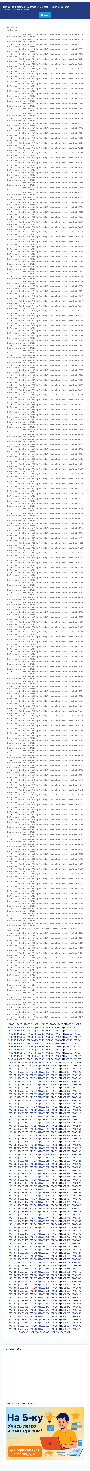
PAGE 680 (23, 1326)
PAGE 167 (76, 1091)
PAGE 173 (65, 1094)
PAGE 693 (23, 1332)
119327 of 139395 (13, 657)
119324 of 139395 (13, 642)
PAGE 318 (44, 1161)
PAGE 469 (13, 1230)
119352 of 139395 (13, 780)
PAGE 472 (44, 1230)
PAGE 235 (55, 1122)
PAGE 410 (55, 1202)
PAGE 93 (40, 1059)
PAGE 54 (49, 1043)
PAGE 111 (76, 1065)
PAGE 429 (34, 1211)
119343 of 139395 (13, 736)
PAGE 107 (34, 1065)
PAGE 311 (44, 1157)
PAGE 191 (34, 1103)
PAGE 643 (76, 1307)
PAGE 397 (65, 1195)
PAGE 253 (23, 1132)
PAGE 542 (44, 1262)
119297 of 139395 (13, 508)
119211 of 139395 (13, 84)
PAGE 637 (13, 1307)
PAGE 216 (76, 1113)
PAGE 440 (76, 1214)
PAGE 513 (34, 1249)
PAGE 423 (44, 1208)
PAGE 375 (55, 1186)
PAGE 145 (65, 1081)
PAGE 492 (34, 1240)
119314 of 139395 (13, 592)
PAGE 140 (13, 1081)
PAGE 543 (55, 1262)
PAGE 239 (23, 1126)
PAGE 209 (76, 1110)
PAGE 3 (28, 1024)
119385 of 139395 (13, 943)
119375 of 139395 (13, 894)
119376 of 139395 (13, 899)
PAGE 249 (55, 1129)
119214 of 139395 (13, 98)
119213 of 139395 (13, 94)
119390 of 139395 (13, 968)
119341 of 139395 (13, 726)
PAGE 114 (34, 1068)
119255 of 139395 (13, 301)
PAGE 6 (53, 1024)
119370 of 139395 (13, 869)
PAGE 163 (34, 1091)
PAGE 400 (23, 1199)
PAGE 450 (34, 1221)
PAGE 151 (55, 1084)
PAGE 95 (59, 1059)
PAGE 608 (76, 1291)
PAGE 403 (55, 1199)
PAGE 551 (65, 1265)
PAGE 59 (21, 1046)
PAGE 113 (23, 1068)
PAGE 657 (76, 1313)
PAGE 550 (55, 1265)
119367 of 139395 (13, 854)
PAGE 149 (34, 1084)
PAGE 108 (44, 1065)
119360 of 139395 (13, 820)
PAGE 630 (13, 1303)
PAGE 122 (44, 1072)
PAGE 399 (13, 1199)
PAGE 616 (13, 1297)
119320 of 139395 (13, 622)
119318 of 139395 (13, 612)
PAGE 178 (44, 1097)
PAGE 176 (23, 1097)
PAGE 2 (20, 1024)
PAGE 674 (34, 1322)
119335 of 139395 (13, 696)
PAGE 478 (34, 1234)
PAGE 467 (65, 1227)
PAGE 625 (34, 1300)
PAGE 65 (77, 1046)
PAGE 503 (76, 1243)
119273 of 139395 (13, 390)
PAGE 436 (34, 1214)
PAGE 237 (76, 1122)
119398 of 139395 (13, 1007)
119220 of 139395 (13, 128)
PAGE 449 (23, 1221)
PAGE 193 (55, 1103)
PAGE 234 (44, 1122)
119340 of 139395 (13, 721)
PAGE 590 (34, 1284)
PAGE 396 (55, 1195)
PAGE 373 (34, 1186)
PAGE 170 (34, 1094)
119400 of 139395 (13, 1017)
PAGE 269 (44, 1138)
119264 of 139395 (13, 345)
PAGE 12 (31, 1027)
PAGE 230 (76, 1119)
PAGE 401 (34, 1199)
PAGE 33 (77, 1034)
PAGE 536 (55, 1259)
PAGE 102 (54, 1062)
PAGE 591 (44, 1284)
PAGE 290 (44, 1148)
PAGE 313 (65, 1157)
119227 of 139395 (13, 163)
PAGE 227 (44, 1119)
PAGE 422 (34, 1208)
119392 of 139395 (13, 978)
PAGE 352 (34, 1176)
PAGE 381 (44, 1189)
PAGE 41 (77, 1037)
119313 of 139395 (13, 587)
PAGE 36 (31, 1037)
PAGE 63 (59, 1046)
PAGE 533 (23, 1259)
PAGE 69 (40, 1049)
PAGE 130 (55, 1075)
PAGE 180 (65, 1097)
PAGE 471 (34, 1230)
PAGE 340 (55, 1170)
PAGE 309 (23, 1157)
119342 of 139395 (13, 731)
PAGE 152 (65, 1084)
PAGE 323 (23, 1164)
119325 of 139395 (13, 647)
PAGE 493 (44, 1240)
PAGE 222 (65, 1116)
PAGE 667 (34, 1319)
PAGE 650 (76, 1310)
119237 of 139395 (13, 212)
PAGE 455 (13, 1224)
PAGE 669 (55, 1319)
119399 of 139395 (13, 1012)
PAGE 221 (55, 1116)
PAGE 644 (13, 1310)
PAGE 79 (59, 1053)
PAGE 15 (59, 1027)
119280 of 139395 (13, 424)
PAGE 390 (65, 1192)
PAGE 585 (55, 1281)
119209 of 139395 (13, 74)
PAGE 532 (13, 1259)
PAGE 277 (55, 1141)
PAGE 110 (65, 1065)
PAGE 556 (44, 1268)
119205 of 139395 (13, 54)
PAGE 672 (13, 1322)
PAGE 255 (44, 1132)
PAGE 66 (12, 1049)
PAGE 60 (31, 1046)
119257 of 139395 (13, 311)
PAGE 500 (44, 1243)
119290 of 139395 (13, 474)
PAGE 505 (23, 1246)
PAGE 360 (44, 1180)
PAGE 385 (13, 1192)
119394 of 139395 (13, 987)
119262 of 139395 (13, 336)
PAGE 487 (55, 1237)
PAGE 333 (55, 1167)
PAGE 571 (55, 1275)
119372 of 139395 (13, 879)
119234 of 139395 (13, 197)
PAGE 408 (34, 1202)
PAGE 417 (55, 1205)
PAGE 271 (65, 1138)
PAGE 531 (76, 1256)
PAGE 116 (55, 1068)
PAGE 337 (23, 1170)
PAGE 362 (65, 1180)
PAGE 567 (13, 1275)
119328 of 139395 (13, 661)
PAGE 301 (13, 1154)
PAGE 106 (23, 1065)
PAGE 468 (76, 1227)
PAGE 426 (76, 1208)
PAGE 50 (12, 1043)
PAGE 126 (13, 1075)
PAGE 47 (59, 1040)
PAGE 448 (13, 1221)
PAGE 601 (76, 1288)
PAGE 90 (12, 1059)
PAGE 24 (68, 1030)
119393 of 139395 (13, 982)
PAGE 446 (65, 1218)
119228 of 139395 (13, 168)
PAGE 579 (65, 1278)
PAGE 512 (23, 1249)
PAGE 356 (76, 1176)
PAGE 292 (65, 1148)
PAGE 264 (65, 1135)
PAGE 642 (65, 1307)
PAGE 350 (13, 1176)
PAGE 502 (65, 1243)
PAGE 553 (13, 1268)
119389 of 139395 (13, 963)
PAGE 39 (59, 1037)
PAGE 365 (23, 1183)
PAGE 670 (65, 1319)
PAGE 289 (34, 1148)
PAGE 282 (34, 1145)
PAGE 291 (55, 1148)
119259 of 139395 (13, 321)
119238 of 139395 (13, 217)
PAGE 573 (76, 1275)
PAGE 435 (23, 1214)
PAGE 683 (55, 1326)
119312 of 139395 (13, 582)
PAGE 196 (13, 1107)
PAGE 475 (76, 1230)
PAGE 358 (23, 1180)
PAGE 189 (13, 1103)
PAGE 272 (76, 1138)
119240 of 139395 (13, 227)
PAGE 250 (65, 1129)
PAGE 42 (12, 1040)
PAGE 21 (40, 1030)
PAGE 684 (65, 1326)
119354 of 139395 (13, 790)
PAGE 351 (23, 1176)
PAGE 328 (76, 1164)
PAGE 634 (55, 1303)
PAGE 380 (34, 1189)
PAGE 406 (13, 1202)
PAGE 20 (31, 1030)
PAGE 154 (13, 1087)
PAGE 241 (44, 1126)
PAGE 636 (76, 1303)
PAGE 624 (23, 1300)
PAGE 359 (34, 1180)
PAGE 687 (23, 1329)
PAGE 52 (31, 1043)
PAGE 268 (34, 1138)
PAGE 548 (34, 1265)
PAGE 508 (55, 1246)
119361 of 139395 (13, 824)
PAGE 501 (55, 1243)
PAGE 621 (65, 1297)
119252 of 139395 (13, 286)
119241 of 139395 (13, 232)
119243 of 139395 (13, 242)
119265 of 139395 (13, 350)
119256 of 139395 (13, 306)
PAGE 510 (76, 1246)
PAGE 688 (34, 1329)
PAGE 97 (77, 1059)
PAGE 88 (68, 1056)
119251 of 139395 (13, 281)
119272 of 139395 (13, 385)
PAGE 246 (23, 1129)
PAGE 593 (65, 1284)
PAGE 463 (23, 1227)
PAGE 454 (76, 1221)
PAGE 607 (65, 1291)
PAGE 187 (65, 1100)
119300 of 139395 (13, 523)
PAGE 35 (21, 1037)
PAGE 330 (23, 1167)
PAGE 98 (14, 1062)
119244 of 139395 (13, 247)
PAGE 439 (65, 1214)
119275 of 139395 (13, 400)
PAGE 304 (44, 1154)
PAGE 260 (23, 1135)
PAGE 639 (34, 1307)
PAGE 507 (44, 1246)
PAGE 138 (65, 1078)
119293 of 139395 (13, 489)
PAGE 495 (65, 1240)
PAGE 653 (34, 1313)
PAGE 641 (55, 1307)
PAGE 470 (23, 1230)
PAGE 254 (34, 1132)
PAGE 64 (68, 1046)
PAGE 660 (34, 1316)
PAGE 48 (68, 1040)
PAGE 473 (55, 1230)
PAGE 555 (34, 1268)
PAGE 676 (55, 1322)
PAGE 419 (76, 1205)
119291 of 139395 (13, 479)
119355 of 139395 (13, 795)
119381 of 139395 (13, 923)
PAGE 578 (55, 1278)
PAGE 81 (77, 1053)
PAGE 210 (13, 1113)
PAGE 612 (44, 1294)
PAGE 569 (34, 1275)
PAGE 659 (23, 1316)
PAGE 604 (34, 1291)
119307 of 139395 (13, 558)
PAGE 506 (34, 1246)
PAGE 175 (13, 1097)
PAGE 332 (44, 1167)
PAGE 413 (13, 1205)
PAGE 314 (76, 1157)
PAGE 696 (55, 1332)
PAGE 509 (65, 1246)
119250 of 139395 (13, 276)
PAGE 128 (34, 1075)
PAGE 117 (65, 1068)
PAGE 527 (34, 1256)
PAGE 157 (44, 1087)
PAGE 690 (55, 1329)
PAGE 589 (23, 1284)
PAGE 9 (77, 1024)
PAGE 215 (65, 1113)
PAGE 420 (13, 1208)
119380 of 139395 (13, 918)
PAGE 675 (44, 1322)
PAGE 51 (21, 1043)
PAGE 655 (55, 1313)
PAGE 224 (13, 1119)
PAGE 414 (23, 1205)
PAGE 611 (34, 1294)
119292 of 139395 (13, 484)
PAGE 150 (44, 1084)
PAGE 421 (23, 1208)
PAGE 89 (77, 1056)
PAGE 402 (44, 1199)
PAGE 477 (23, 1234)
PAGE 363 (76, 1180)
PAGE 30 (49, 1034)
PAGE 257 (65, 1132)
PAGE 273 (13, 1141)
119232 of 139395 (13, 187)
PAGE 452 (55, 1221)
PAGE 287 (13, 1148)
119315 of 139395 (13, 597)
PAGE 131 (65, 1075)
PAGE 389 (55, 1192)
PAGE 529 (55, 1256)
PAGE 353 (44, 1176)
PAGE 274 (23, 1141)
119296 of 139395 (13, 503)
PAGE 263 (55, 1135)
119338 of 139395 (13, 711)
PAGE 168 (13, 1094)
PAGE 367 (44, 1183)
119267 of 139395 (13, 360)
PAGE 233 (34, 1122)
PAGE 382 (55, 1189)
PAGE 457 (34, 1224)
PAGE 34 (12, 1037)
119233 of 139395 (13, 192)
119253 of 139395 (13, 291)
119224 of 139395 (13, 148)
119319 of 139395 (13, 617)
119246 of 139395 (13, 257)
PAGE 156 (34, 1087)
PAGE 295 (23, 1151)
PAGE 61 (40, 1046)
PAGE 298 (55, 1151)
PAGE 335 (76, 1167)
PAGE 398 (76, 1195)
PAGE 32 (68, 1034)
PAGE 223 (76, 1116)
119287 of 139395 (13, 459)
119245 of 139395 (13, 252)
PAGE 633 (44, 1303)
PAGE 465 (44, 1227)
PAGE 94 (49, 1059)
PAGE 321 (76, 1161)
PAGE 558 (65, 1268)
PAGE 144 (55, 1081)
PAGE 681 (34, 1326)
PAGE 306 (65, 1154)
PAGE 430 (44, 1211)
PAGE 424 (55, 1208)
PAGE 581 (13, 1281)
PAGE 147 (13, 1084)
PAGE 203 (13, 1110)
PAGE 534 (34, 1259)
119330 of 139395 (13, 671)
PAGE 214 (55, 1113)
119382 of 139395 (13, 928)
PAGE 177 (34, 1097)
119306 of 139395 (13, 553)
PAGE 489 (76, 1237)
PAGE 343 (13, 1173)
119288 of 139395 (13, 464)
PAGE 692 (76, 1329)
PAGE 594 (76, 1284)
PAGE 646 (34, 1310)
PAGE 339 (44, 1170)
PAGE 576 (34, 1278)
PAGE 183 (23, 1100)
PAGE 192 (44, 1103)
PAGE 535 (44, 1259)
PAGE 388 (44, 1192)
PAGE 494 (55, 1240)
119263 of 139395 (13, 340)
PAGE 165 (55, 1091)
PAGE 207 (55, 1110)
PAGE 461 (76, 1224)
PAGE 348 (65, 1173)
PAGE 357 (13, 1180)
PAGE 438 (55, 1214)
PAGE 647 (44, 1310)
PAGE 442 (23, 1218)
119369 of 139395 (13, 864)
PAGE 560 (13, 1272)
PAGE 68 (31, 1049)
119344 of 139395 (13, 740)
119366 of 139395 (13, 849)
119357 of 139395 (13, 805)
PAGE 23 (59, 1030)
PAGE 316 (23, 1161)
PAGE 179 (55, 1097)
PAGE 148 (23, 1084)
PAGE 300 (76, 1151)
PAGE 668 (44, 1319)
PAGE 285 (65, 1145)
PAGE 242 (55, 1126)
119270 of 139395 (13, 375)
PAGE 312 (55, 1157)
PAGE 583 (34, 1281)
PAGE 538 (76, 1259)
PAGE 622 (76, 1297)
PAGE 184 (34, 1100)
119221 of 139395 (13, 133)
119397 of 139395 (13, 1002)
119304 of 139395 (13, 543)
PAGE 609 (13, 1294)
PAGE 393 (23, 1195)
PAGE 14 (49, 1027)
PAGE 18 (12, 1030)
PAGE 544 (65, 1262)
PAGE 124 (65, 1072)
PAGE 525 (13, 1256)
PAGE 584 (44, 1281)
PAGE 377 (76, 1186)
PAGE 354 (55, 1176)
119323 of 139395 (13, 637)
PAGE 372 (23, 1186)
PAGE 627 (55, 1300)
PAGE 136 (44, 1078)
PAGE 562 (34, 1272)
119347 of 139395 (13, 755)
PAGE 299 (65, 1151)
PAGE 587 (76, 1281)
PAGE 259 (13, 1135)
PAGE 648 (55, 1310)
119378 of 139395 (13, 908)
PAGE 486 (44, 1237)
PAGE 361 (55, 1180)
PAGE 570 (44, 1275)
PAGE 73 (77, 1049)
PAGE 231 (13, 1122)
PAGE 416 (44, 1205)
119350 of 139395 (13, 770)
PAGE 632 (34, 1303)
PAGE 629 (76, 1300)
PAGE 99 (23, 1062)
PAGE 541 (34, 1262)
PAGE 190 (23, 1103)
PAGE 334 (65, 1167)
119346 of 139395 (13, 750)
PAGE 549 (44, 1265)
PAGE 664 (76, 1316)
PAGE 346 (44, 1173)
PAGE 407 (23, 1202)
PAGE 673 (23, 1322)
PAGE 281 (23, 1145)
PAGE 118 (76, 1068)
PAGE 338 (34, 1170)
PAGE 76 (31, 1053)
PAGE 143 (44, 1081)
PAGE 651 (13, 1313)
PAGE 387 (34, 1192)
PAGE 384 (76, 1189)
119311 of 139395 (13, 578)
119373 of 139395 (13, 884)
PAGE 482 (76, 1234)
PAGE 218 (23, 1116)
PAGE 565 (65, 1272)
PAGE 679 (13, 1326)
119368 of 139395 (13, 859)
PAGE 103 (64, 1062)
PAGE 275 (34, 1141)
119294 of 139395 (13, 494)
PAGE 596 (23, 1288)
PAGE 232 (23, 1122)
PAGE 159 (65, 1087)
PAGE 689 (44, 1329)
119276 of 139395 (13, 405)
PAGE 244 (76, 1126)
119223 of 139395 (13, 143)
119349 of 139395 (13, 765)
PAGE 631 (23, 1303)
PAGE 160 (76, 1087)
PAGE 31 (59, 1034)
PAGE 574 (13, 1278)
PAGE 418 (65, 1205)
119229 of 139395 (13, 173)
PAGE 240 (34, 1126)
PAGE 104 (75, 1062)
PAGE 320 (65, 1161)
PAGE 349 (76, 1173)
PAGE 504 (13, 1246)
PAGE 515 (55, 1249)
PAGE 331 (34, 1167)
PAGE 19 (21, 1030)
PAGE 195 (76, 1103)
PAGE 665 (13, 1319)
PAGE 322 (13, 1164)
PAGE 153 (76, 1084)
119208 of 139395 (13, 69)
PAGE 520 (34, 1253)
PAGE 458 (44, 1224)
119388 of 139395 (13, 958)
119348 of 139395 (13, 760)
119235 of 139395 (13, 202)
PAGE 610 (23, 1294)
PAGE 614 (65, 1294)
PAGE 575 (23, 1278)
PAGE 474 (65, 1230)
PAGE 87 (59, 1056)
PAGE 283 (44, 1145)
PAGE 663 (65, 1316)
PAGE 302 (23, 1154)
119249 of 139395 (13, 271)
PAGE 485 (34, 1237)
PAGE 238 (13, 1126)
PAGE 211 (23, 1113)
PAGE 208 (65, 1110)
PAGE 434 (13, 1214)
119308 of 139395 (13, 563)
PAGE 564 (55, 1272)
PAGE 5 (45, 1024)
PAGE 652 (23, 1313)
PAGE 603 (23, 1291)
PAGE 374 (44, 1186)
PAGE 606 (55, 1291)
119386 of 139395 (13, 948)
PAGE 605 (44, 1291)
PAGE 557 (55, 1268)
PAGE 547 (23, 1265)
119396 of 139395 (13, 997)
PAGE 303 (34, 1154)
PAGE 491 (23, 1240)
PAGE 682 (44, 1326)
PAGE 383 (65, 1189)
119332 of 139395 (13, 681)
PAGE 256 (55, 1132)
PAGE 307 (76, 1154)
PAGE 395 (44, 1195)
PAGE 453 (65, 1221)
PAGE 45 (40, 1040)
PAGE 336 (13, 1170)
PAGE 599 (55, 1288)
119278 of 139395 (13, 415)
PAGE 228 (55, 1119)
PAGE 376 (65, 1186)
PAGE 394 (34, 1195)
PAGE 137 (55, 1078)
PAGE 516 (65, 1249)
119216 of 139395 (13, 108)
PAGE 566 (76, 1272)
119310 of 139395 (13, 573)
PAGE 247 (34, 1129)
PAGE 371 (13, 1186)
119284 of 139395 (13, 444)
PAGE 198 (34, 1107)
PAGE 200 (55, 1107)
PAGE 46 (49, 1040)
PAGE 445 (55, 1218)
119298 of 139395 (13, 513)
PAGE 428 (23, 1211)
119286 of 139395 (13, 454)
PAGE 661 (44, 1316)
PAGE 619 (44, 1297)
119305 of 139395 (13, 548)
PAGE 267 (23, 1138)
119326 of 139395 (13, 652)
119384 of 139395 (13, 938)
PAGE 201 (65, 1107)
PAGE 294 (13, 1151)
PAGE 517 (76, 1249)
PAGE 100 (33, 1062)
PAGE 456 (23, 1224)
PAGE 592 (55, 1284)
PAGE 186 (55, 1100)
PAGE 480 (55, 1234)
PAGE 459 (55, 1224)
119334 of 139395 (13, 691)
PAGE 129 (44, 1075)
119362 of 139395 (13, 829)
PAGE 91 (21, 1059)
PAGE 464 (34, 1227)
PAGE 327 (65, 1164)
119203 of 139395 (13, 44)
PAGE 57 (77, 1043)
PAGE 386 (23, 1192)
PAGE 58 (12, 1046)
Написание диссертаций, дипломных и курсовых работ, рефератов (36, 7)
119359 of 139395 (13, 815)
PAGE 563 (44, 1272)
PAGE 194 (65, 1103)
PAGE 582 (23, 1281)
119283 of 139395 (13, 439)
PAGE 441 (13, 1218)
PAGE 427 (13, 1211)
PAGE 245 (13, 1129)
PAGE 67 (21, 1049)
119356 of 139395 (13, 800)
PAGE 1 (12, 1024)
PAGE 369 (65, 1183)
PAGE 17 (77, 1027)
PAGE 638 (23, 1307)
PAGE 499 (34, 1243)
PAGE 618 (34, 1297)
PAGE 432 (65, 1211)
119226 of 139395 (13, 158)
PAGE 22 (49, 1030)
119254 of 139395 (13, 296)
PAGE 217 (13, 1116)
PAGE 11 (21, 1027)
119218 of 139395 (13, 118)
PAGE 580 (76, 1278)
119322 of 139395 (13, 632)
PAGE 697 (65, 1332)
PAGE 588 (13, 1284)
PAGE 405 (76, 1199)
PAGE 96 (68, 1059)
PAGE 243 (65, 1126)
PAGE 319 (55, 1161)
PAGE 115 (44, 1068)
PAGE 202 (76, 1107)
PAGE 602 (13, 1291)
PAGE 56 (68, 1043)
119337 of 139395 (13, 706)
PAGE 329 (13, 1167)
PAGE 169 (23, 1094)
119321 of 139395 (13, 627)
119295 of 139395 (13, 499)
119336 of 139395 (13, 701)
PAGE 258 (76, 1132)
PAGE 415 (34, 1205)
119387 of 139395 (13, 953)
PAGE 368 (55, 1183)
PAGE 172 (55, 1094)
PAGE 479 (44, 1234)
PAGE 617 (23, 1297)
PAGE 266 (13, 1138)
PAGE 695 (44, 1332)
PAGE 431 (55, 1211)
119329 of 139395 (13, 666)
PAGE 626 (44, 1300)
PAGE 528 (44, 1256)
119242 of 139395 (13, 237)
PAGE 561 (23, 1272)
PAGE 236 (65, 1122)
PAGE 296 (34, 1151)
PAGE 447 (76, 1218)
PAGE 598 (44, 1288)
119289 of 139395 (13, 469)
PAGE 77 (40, 1053)
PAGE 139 (76, 1078)
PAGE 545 (76, 1262)
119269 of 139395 (13, 370)
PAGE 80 (68, 1053)
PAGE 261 (34, 1135)
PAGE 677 (65, 1322)
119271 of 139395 (13, 380)
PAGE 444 (44, 1218)
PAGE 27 (21, 1034)
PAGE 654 (44, 1313)
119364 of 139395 (13, 839)
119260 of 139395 (13, 326)
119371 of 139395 (13, 874)
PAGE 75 (21, 1053)
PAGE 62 (49, 1046)
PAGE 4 (36, 1024)
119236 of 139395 (13, 207)
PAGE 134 (23, 1078)
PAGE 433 (76, 1211)
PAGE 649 (65, 1310)
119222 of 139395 (13, 138)
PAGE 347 (55, 1173)
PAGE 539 (13, 1262)
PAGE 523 (65, 1253)
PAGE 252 (13, 1132)
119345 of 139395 (13, 745)
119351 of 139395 (13, 775)
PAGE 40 (68, 1037)
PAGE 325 (44, 1164)
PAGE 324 (34, 1164)
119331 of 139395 (13, 676)
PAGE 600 (65, 1288)
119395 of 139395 (13, 992)
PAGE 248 (44, 1129)
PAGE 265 (76, 1135)
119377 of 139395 (13, 903)
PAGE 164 (44, 1091)
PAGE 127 (23, 1075)
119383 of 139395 (13, 933)
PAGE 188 (76, 1100)
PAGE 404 (65, 1199)
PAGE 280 (13, 1145)
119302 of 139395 (13, 533)
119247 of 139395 (13, 261)
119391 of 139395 (13, 973)
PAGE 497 (13, 1243)
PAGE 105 (13, 1065)
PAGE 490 (13, 1240)
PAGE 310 (34, 1157)
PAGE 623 (13, 1300)
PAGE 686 (13, 1329)
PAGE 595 (13, 1288)
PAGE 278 (65, 1141)
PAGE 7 (61, 1024)
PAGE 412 (76, 1202)
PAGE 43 (21, 1040)
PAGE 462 (13, 1227)
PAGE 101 (43, 1062)
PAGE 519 (23, 1253)
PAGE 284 (55, 1145)
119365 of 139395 (13, 844)
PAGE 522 (55, 1253)
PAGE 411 (65, 1202)
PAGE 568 (23, 1275)
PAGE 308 (13, 1157)
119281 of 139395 (13, 429)
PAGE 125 (76, 1072)
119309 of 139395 (13, 568)
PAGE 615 (76, 1294)
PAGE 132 (76, 1075)
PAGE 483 (13, 1237)
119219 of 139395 (13, 123)
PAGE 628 (65, 1300)
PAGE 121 (34, 1072)
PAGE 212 (34, 1113)
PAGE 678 (76, 1322)
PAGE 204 (23, 1110)
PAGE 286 (76, 1145)
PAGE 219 (34, 1116)
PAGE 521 (44, 1253)
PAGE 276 (44, 1141)
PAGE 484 (23, 1237)
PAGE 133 (13, 1078)
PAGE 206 (44, 1110)
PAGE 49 (77, 1040)
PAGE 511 (13, 1249)
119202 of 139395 (13, 39)
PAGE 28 (31, 1034)
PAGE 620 (55, 1297)
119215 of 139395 (13, 103)
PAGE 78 (49, 1053)
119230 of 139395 (13, 177)
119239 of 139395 (13, 222)
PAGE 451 (44, 1221)
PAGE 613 (55, 1294)
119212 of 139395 (13, 89)
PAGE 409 (44, 1202)
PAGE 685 (76, 1326)
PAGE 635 (65, 1303)
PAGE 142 (34, 1081)
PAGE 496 (76, 1240)
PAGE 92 (31, 1059)
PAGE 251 (76, 1129)
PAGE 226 (34, 1119)
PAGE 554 (23, 1268)
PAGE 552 (76, 1265)
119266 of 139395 (13, 355)
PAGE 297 (44, 1151)
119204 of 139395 (13, 49)
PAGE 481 (65, 1234)
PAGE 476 (13, 1234)
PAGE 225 (23, 1119)
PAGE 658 (13, 1316)
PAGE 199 (44, 1107)
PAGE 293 (76, 1148)
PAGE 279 (76, 1141)
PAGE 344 (23, 1173)
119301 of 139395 (13, 528)
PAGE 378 (13, 1189)
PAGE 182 (13, 1100)
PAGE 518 (13, 1253)
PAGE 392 (13, 1195)
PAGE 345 (34, 1173)
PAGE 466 (55, 1227)
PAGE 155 (23, 1087)
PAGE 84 (31, 1056)
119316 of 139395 (13, 602)
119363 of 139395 (13, 834)
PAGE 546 (13, 1265)
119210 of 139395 (13, 79)
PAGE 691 (65, 1329)
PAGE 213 (44, 1113)
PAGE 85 (40, 1056)
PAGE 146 (76, 1081)
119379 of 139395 (13, 913)
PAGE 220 (44, 1116)
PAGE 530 (65, 1256)
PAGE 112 (13, 1068)
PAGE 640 (44, 1307)
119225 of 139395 (13, 153)
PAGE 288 (23, 1148)
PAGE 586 (65, 1281)
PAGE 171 (44, 1094)
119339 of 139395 (13, 716)
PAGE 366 (34, 1183)
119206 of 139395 (13, 59)
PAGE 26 (12, 1034)
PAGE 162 (23, 1091)
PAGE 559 (76, 1268)
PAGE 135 (34, 1078)
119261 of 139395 (13, 331)
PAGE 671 (76, 1319)
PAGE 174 (76, 1094)
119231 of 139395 (13, 182)
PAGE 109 (55, 1065)
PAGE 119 (13, 1072)
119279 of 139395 (13, 419)
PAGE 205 (34, 1110)
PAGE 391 (76, 1192)
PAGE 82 (12, 1056)
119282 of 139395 (13, 434)
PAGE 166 (65, 1091)
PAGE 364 (13, 1183)
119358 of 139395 (13, 810)
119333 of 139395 (13, 686)
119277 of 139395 (13, 410)
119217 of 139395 (13, 113)
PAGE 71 (59, 1049)
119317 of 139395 (13, 607)
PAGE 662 (55, 1316)
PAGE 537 (65, 1259)
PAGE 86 (49, 1056)
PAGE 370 (76, 1183)
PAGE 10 (12, 1027)
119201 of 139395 (13, 34)
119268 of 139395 (13, 365)
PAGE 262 (44, 1135)
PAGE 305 (55, 1154)
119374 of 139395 (13, 889)
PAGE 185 (44, 1100)
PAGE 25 (77, 1030)
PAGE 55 (59, 1043)
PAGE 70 (49, 1049)
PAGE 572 (65, 1275)
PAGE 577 (44, 1278)
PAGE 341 (65, 1170)
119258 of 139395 (13, 316)
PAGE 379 (23, 1189)
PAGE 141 (23, 1081)
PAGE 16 (68, 1027)
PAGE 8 (69, 1024)
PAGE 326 (55, 1164)
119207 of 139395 (13, 64)
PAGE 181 (76, 1097)
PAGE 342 (76, 1170)
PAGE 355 (65, 1176)
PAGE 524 (76, 1253)
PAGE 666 (23, 1319)
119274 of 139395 (13, 395)
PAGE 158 (55, 1087)
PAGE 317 (34, 1161)
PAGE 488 (65, 1237)
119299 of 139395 (13, 518)
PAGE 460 (65, 1224)
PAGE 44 (31, 1040)
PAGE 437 (44, 1214)
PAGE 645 (23, 1310)
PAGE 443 (34, 1218)
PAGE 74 (12, 1053)
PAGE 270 (55, 1138)
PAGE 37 (40, 1037)
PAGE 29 (40, 1034)
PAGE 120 (23, 1072)
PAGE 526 (23, 1256)
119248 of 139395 (13, 266)
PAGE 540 (23, 1262)
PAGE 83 (21, 1056)
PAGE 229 (65, 1119)
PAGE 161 (13, 1091)
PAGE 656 (65, 1313)
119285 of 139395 (13, 449)
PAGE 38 (49, 1037)
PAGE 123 (55, 1072)
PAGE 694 (33, 1332)
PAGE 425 (65, 1208)
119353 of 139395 (13, 785)
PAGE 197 (23, 1107)
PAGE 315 (13, 1161)
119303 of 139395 (13, 538)
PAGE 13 (40, 1027)
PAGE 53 (40, 1043)
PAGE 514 (44, 1249)
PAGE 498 (23, 1243)
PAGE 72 (68, 1049)
